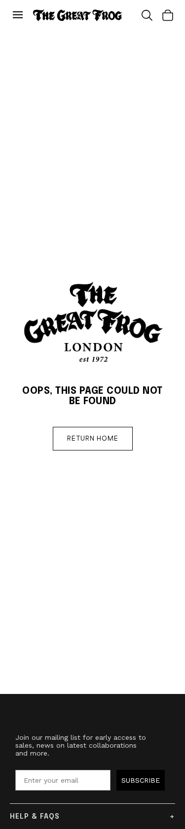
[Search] (147, 15)
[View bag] (167, 15)
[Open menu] (20, 15)
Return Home (92, 439)
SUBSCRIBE (140, 780)
